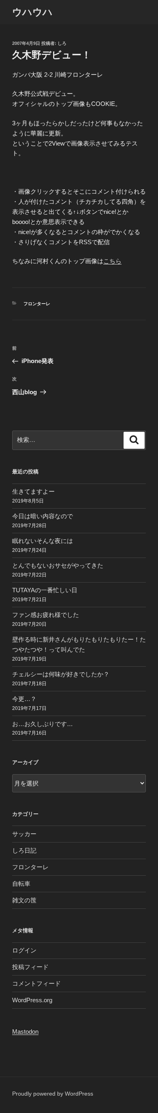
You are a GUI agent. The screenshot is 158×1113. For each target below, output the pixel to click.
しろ (62, 43)
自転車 (21, 883)
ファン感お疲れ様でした (45, 614)
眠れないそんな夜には (42, 540)
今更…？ (24, 698)
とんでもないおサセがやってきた (57, 565)
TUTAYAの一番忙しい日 (44, 590)
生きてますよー (33, 491)
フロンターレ (36, 303)
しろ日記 (24, 850)
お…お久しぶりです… (42, 723)
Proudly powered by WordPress (52, 1093)
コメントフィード (36, 983)
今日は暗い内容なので (42, 516)
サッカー (24, 833)
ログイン (24, 950)
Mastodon (25, 1031)
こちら (112, 261)
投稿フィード (30, 966)
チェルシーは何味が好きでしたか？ (60, 674)
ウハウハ (32, 11)
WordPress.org (32, 1000)
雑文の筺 (24, 900)
